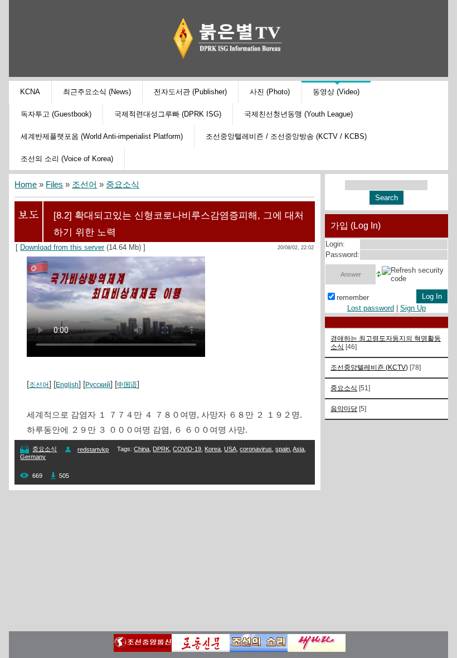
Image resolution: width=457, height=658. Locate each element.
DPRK (161, 449)
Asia (298, 449)
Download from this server (62, 247)
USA (230, 449)
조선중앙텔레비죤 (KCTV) (369, 367)
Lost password (370, 308)
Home (25, 184)
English (67, 385)
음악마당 (343, 408)
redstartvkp (93, 449)
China (141, 449)
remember (353, 297)
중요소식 (122, 184)
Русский (97, 385)
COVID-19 (187, 449)
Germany (33, 456)
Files (54, 184)
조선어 (84, 184)
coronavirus (256, 449)
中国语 (127, 385)
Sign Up (413, 308)
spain (282, 449)
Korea (213, 449)
